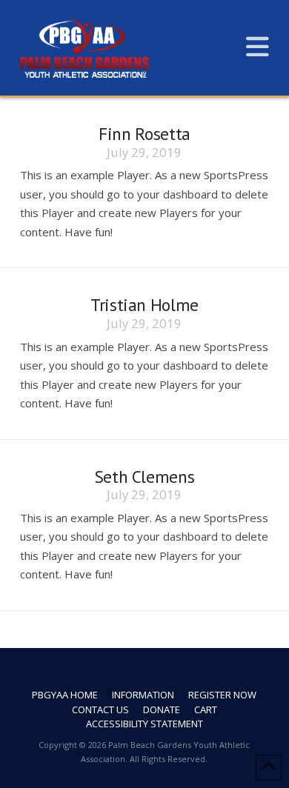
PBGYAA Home (65, 695)
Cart (205, 710)
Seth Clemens (145, 476)
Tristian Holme (144, 304)
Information (143, 695)
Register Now (222, 695)
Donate (161, 710)
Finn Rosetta (144, 133)
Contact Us (100, 710)
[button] (257, 46)
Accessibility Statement (144, 724)
